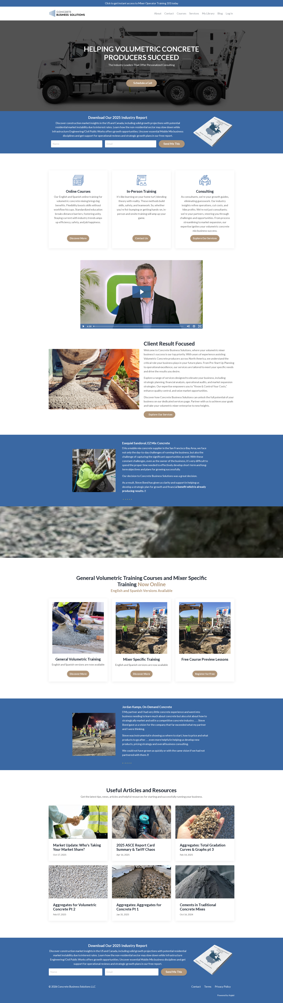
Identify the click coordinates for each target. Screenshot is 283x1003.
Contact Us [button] (141, 238)
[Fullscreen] (200, 326)
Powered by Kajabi (225, 995)
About (157, 13)
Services (194, 13)
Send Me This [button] (171, 143)
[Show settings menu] (194, 326)
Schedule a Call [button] (142, 83)
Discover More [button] (78, 238)
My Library (208, 13)
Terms (207, 986)
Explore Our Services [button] (205, 238)
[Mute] (188, 326)
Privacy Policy (223, 986)
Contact (169, 13)
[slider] (139, 326)
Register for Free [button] (205, 673)
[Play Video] (83, 326)
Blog (220, 13)
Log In (229, 13)
